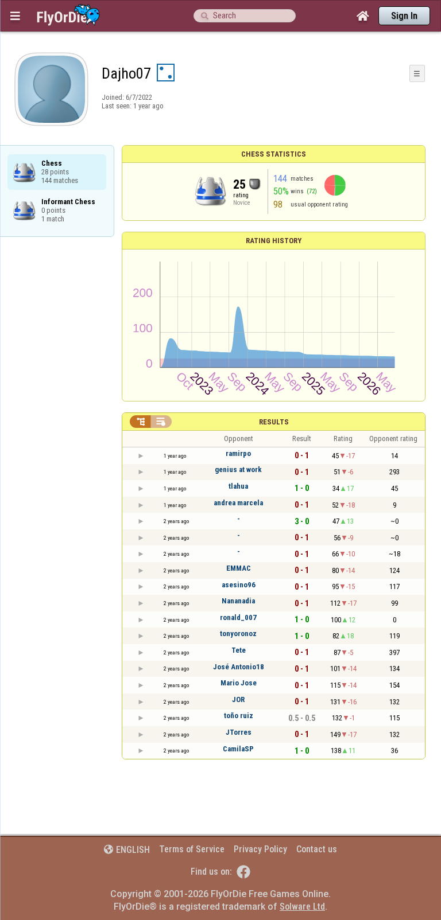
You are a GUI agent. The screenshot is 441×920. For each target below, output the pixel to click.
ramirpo (238, 453)
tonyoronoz (238, 633)
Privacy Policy (260, 849)
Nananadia (238, 601)
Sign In (404, 15)
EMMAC (238, 568)
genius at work (238, 469)
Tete (238, 650)
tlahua (238, 486)
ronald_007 (238, 617)
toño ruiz (238, 715)
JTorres (239, 732)
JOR (238, 699)
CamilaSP (238, 748)
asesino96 (239, 584)
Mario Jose (238, 683)
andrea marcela (238, 502)
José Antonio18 (238, 666)
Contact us (316, 849)
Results (274, 422)
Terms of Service (192, 849)
